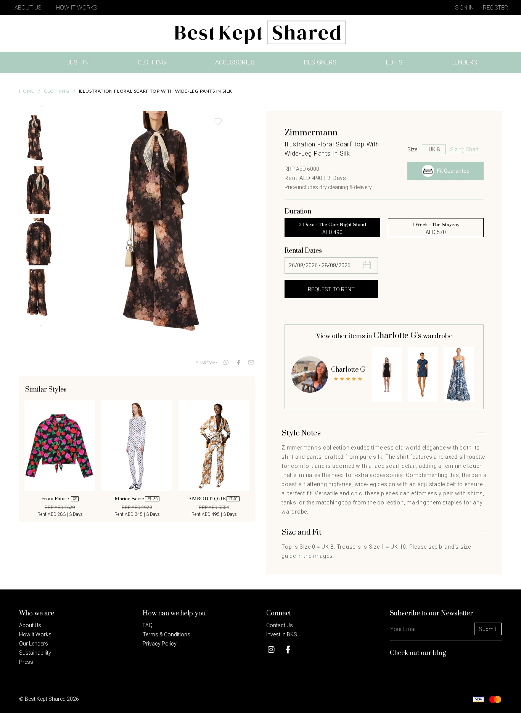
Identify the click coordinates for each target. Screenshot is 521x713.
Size (412, 149)
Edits (394, 62)
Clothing (152, 62)
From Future (59, 499)
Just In (79, 64)
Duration (298, 211)
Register (495, 7)
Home (26, 91)
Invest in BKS (281, 634)
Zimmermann (311, 133)
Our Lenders (33, 644)
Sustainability (35, 653)
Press (26, 662)
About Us (27, 7)
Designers (320, 62)
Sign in (464, 7)
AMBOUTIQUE (213, 499)
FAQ (148, 625)
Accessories (235, 62)
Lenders (464, 62)
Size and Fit (302, 532)
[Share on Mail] (251, 362)
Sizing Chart (464, 149)
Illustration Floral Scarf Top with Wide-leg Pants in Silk (156, 91)
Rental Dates (303, 251)
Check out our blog (418, 653)
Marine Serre (136, 499)
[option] (59, 459)
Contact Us (279, 625)
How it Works (35, 634)
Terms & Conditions (166, 634)
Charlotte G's (398, 336)
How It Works (76, 7)
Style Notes (301, 433)
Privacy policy (160, 644)
